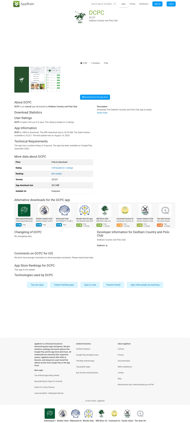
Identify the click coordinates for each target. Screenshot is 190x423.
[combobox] (102, 4)
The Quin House (163, 219)
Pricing (132, 4)
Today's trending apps (64, 285)
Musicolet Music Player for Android (48, 381)
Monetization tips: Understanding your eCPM (136, 385)
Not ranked (57, 173)
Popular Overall (113, 285)
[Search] (115, 4)
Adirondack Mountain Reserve (24, 219)
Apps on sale (90, 285)
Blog (119, 379)
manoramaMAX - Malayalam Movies (48, 393)
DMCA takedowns (125, 367)
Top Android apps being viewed (46, 375)
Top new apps (37, 285)
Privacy (121, 355)
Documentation (124, 361)
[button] (136, 245)
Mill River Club (102, 219)
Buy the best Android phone (87, 373)
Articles (121, 373)
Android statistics (83, 349)
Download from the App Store (96, 97)
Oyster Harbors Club (145, 219)
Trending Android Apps (85, 361)
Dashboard (143, 4)
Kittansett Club (62, 219)
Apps (123, 4)
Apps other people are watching (145, 285)
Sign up (157, 4)
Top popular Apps (83, 367)
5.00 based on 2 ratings (62, 168)
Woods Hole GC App (84, 219)
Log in (171, 4)
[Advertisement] (91, 43)
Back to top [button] (183, 399)
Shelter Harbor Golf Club (44, 219)
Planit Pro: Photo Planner (44, 387)
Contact (121, 349)
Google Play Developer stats (87, 355)
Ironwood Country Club (125, 219)
